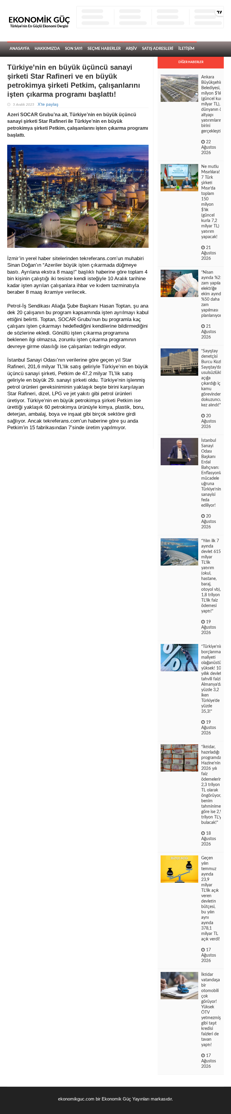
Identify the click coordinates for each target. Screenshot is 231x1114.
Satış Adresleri (157, 49)
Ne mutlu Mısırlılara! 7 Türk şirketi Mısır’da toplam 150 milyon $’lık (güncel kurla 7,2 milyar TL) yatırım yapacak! (210, 202)
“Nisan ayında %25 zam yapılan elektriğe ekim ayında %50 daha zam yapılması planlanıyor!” (212, 294)
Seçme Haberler (104, 49)
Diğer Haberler (190, 62)
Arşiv (131, 49)
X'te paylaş (48, 104)
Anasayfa (19, 49)
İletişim (186, 49)
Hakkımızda (47, 49)
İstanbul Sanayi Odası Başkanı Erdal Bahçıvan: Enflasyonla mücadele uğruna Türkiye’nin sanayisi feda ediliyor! (211, 473)
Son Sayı (73, 49)
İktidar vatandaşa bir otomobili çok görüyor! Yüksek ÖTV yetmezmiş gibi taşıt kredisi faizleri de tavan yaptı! (211, 1010)
